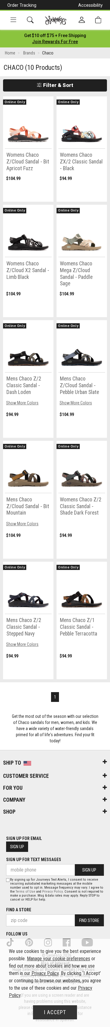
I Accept (55, 1012)
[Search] (30, 20)
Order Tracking (21, 5)
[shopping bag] (98, 20)
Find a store (18, 909)
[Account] (82, 20)
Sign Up (17, 846)
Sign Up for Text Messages (33, 859)
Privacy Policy (52, 892)
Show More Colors (22, 402)
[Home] (55, 20)
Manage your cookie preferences (58, 958)
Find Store (89, 920)
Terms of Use (25, 892)
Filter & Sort (57, 85)
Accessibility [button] (90, 5)
